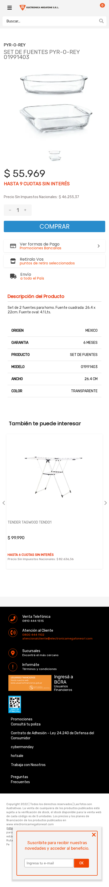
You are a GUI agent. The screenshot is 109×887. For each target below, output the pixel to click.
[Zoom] (54, 156)
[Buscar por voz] (93, 20)
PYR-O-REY (15, 45)
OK (81, 863)
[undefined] (54, 106)
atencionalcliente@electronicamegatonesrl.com (26, 638)
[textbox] (49, 21)
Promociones (21, 719)
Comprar (55, 226)
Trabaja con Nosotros (28, 765)
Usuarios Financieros (63, 688)
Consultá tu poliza (26, 724)
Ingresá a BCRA (63, 678)
